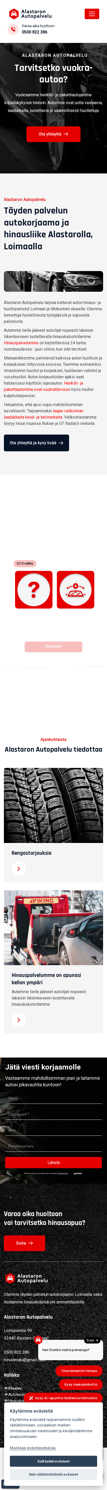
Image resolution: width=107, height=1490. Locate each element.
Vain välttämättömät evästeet (53, 1474)
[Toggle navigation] (92, 14)
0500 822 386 (34, 32)
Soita (21, 1243)
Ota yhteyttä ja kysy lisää (33, 442)
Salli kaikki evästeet (53, 1461)
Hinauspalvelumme (21, 342)
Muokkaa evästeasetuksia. (33, 1448)
